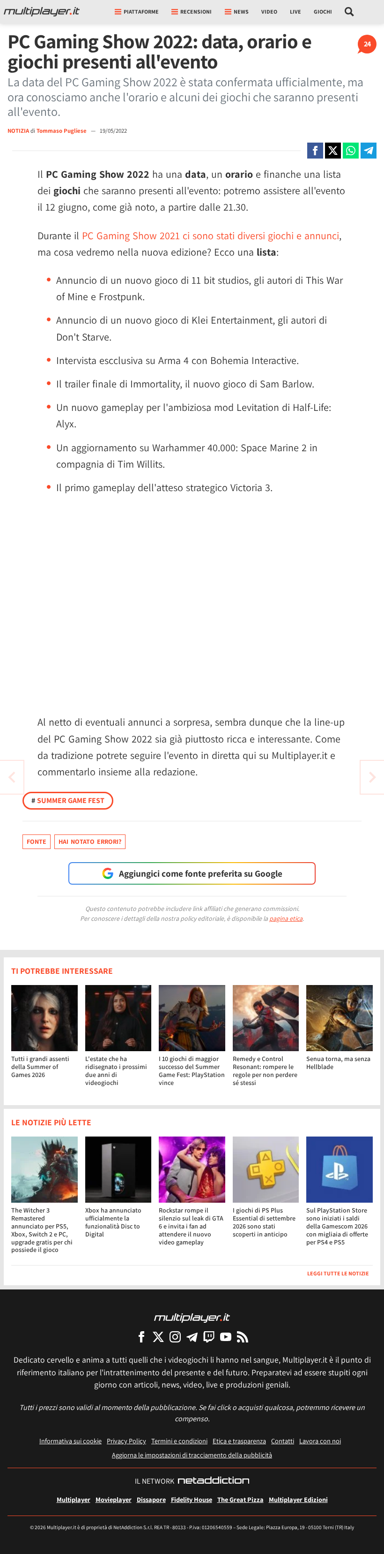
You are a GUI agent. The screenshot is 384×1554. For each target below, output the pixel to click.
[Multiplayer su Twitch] (208, 1336)
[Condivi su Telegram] (369, 151)
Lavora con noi (320, 1440)
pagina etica (286, 918)
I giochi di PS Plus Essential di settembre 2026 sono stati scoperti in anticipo (264, 1222)
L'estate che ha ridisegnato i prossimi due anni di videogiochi (116, 1070)
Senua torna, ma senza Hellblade (338, 1062)
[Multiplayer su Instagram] (175, 1336)
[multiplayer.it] (192, 1317)
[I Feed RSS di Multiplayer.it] (242, 1336)
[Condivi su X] (333, 151)
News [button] (241, 11)
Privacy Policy (126, 1440)
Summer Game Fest (67, 800)
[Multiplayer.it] (42, 11)
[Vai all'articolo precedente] (372, 777)
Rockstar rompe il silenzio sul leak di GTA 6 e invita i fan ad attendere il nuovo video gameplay (191, 1226)
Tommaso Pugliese (62, 131)
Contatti (282, 1440)
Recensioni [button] (196, 11)
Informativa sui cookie (70, 1440)
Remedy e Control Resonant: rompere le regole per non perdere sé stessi (265, 1070)
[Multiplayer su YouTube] (225, 1336)
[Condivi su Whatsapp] (351, 151)
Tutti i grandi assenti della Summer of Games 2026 (40, 1066)
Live (295, 11)
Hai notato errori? (90, 841)
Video (269, 11)
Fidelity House (191, 1499)
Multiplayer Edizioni (298, 1499)
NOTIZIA (18, 131)
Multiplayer (73, 1499)
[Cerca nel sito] (350, 11)
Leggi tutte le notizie (338, 1273)
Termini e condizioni (179, 1440)
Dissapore (151, 1499)
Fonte (36, 841)
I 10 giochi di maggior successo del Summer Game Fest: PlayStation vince (192, 1070)
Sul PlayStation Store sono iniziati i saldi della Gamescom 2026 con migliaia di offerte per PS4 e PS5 (337, 1226)
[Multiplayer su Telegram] (192, 1336)
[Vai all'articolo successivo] (11, 777)
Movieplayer (114, 1499)
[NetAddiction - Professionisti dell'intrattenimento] (213, 1481)
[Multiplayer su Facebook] (141, 1336)
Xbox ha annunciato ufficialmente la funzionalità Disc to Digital (113, 1222)
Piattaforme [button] (141, 11)
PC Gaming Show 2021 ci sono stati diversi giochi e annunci (210, 235)
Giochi (323, 11)
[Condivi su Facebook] (315, 151)
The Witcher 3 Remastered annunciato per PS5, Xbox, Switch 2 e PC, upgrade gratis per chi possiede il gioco (42, 1230)
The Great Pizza (240, 1499)
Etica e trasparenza (239, 1440)
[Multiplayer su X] (158, 1336)
